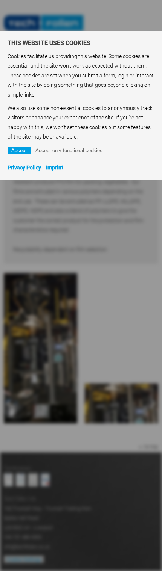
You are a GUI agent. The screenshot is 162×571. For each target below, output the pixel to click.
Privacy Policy (24, 168)
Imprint (54, 168)
